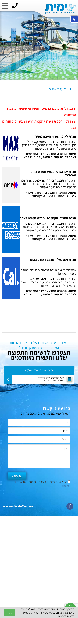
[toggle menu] (5, 6)
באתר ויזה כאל (44, 279)
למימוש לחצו (31, 157)
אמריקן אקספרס (35, 223)
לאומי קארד (38, 142)
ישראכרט (40, 180)
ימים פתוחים (11, 121)
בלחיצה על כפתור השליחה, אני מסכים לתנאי (41, 483)
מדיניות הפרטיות (66, 616)
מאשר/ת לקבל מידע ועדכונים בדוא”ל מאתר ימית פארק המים (50, 379)
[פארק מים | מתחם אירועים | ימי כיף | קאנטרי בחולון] (60, 9)
